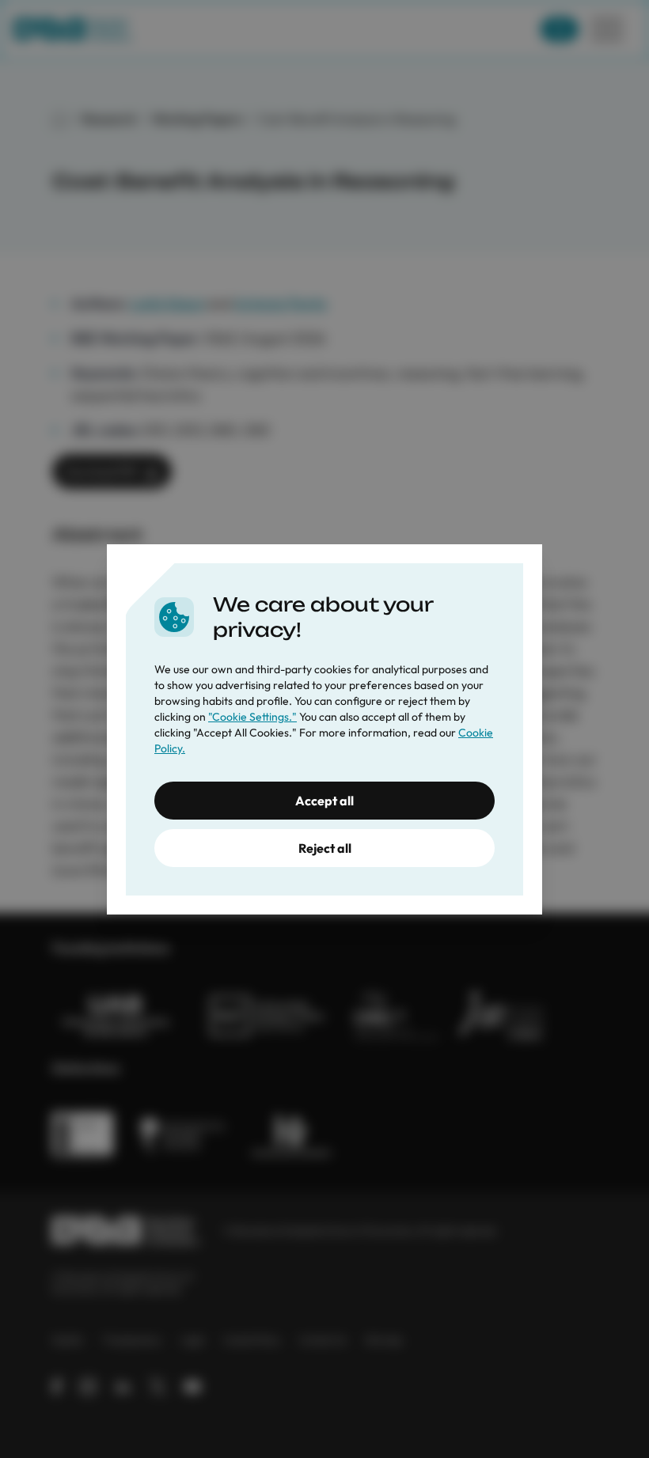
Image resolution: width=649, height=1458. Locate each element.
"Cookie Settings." (252, 717)
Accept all (324, 801)
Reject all (324, 848)
